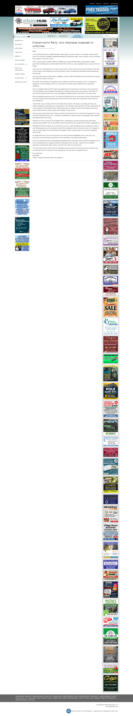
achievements (19, 696)
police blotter (18, 48)
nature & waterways (105, 696)
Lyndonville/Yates (72, 698)
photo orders (114, 3)
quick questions (110, 698)
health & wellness (20, 74)
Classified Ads (63, 36)
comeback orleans (38, 696)
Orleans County (89, 698)
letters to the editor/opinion (19, 69)
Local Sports (31, 700)
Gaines (49, 698)
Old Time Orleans (20, 698)
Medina (81, 698)
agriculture (28, 696)
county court (18, 52)
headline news (19, 40)
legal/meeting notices (21, 82)
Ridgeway (97, 698)
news (113, 696)
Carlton (44, 698)
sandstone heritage (21, 700)
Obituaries (18, 56)
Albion (39, 698)
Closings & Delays (20, 60)
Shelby (103, 698)
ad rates (92, 3)
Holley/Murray (57, 698)
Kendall (64, 698)
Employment (51, 36)
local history (94, 696)
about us (98, 3)
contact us (106, 3)
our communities (31, 698)
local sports (18, 44)
